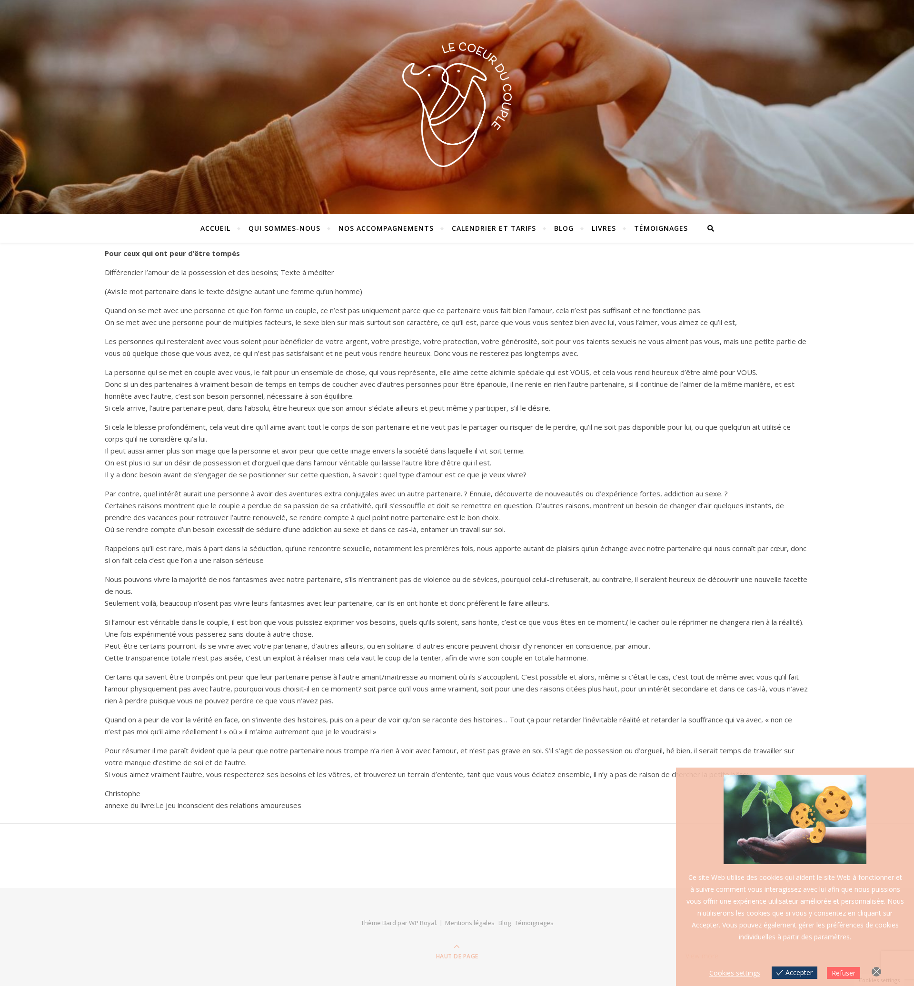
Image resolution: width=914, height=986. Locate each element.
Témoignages (661, 228)
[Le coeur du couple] (457, 104)
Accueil (215, 228)
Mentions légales (470, 922)
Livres (604, 228)
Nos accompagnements (386, 228)
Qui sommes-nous (284, 228)
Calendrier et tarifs (494, 228)
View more (702, 955)
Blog (564, 228)
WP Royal (422, 922)
